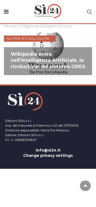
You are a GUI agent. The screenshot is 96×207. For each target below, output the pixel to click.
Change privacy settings (48, 155)
